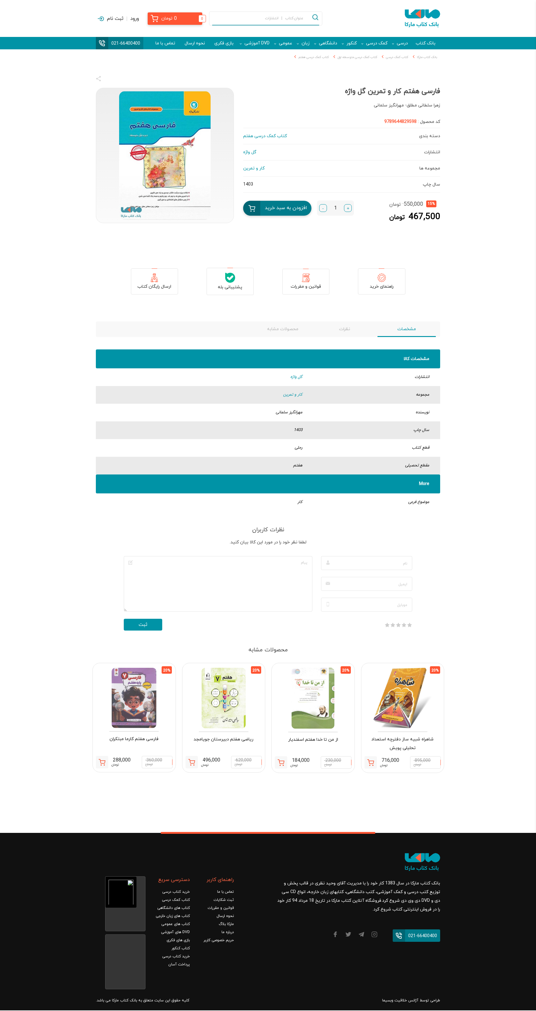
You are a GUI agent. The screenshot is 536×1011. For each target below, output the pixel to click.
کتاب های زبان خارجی (173, 916)
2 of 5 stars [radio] (403, 625)
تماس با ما (165, 43)
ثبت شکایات (223, 899)
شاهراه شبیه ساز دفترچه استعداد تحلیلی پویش (402, 743)
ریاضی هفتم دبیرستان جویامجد (223, 739)
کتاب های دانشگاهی (173, 907)
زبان (306, 43)
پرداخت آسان (179, 964)
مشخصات (406, 329)
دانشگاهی (328, 43)
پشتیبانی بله (230, 287)
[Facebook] (335, 935)
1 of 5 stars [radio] (409, 625)
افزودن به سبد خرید (286, 207)
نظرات (344, 329)
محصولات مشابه (282, 329)
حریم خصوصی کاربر (218, 940)
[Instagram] (374, 935)
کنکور (351, 43)
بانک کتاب (426, 43)
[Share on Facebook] (109, 79)
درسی (402, 43)
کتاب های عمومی (175, 924)
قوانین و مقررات (306, 287)
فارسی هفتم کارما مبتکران (134, 739)
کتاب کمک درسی (397, 57)
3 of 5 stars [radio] (398, 625)
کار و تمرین (292, 395)
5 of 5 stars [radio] (387, 625)
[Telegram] (361, 935)
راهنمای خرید (382, 287)
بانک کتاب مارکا (427, 57)
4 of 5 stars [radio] (392, 625)
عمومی (285, 43)
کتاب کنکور (181, 948)
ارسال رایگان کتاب (154, 287)
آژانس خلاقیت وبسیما (400, 1000)
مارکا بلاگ (226, 924)
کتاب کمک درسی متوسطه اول (357, 57)
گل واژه (296, 377)
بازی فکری (224, 43)
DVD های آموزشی (175, 932)
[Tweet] (132, 79)
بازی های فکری (178, 940)
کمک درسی (376, 43)
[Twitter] (348, 935)
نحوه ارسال (195, 43)
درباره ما (227, 932)
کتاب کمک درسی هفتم (313, 57)
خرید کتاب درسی (176, 891)
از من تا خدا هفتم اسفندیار (313, 740)
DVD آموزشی (257, 43)
